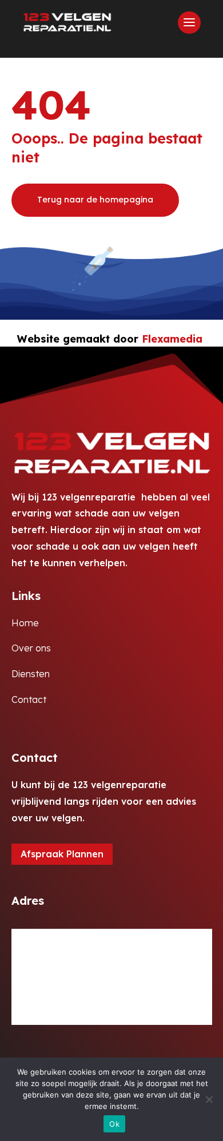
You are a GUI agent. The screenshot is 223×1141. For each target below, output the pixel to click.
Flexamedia (172, 338)
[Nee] (208, 1099)
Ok (114, 1123)
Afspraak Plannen (62, 854)
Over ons (31, 648)
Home (25, 623)
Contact (28, 699)
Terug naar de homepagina (95, 199)
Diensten (30, 673)
